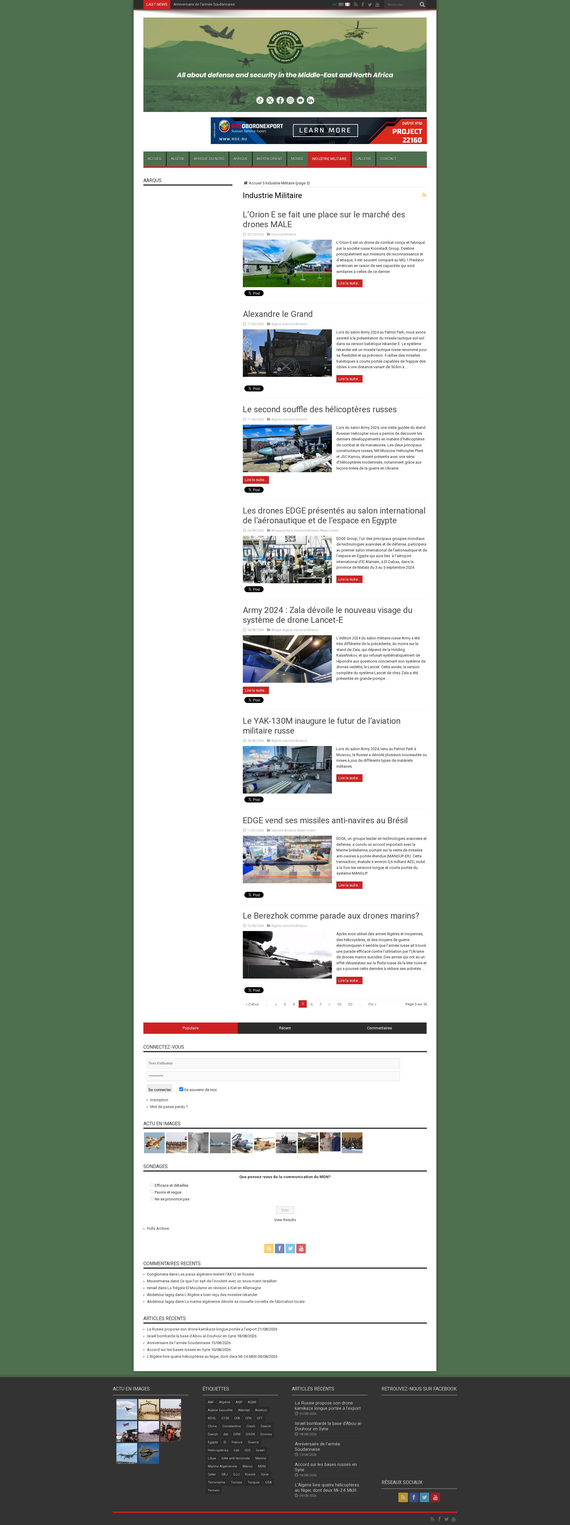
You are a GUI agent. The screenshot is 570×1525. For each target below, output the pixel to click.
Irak (236, 1450)
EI (225, 1442)
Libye (212, 1458)
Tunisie (236, 1482)
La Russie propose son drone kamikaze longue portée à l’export (202, 1329)
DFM (236, 1434)
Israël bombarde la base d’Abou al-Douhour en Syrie (191, 1336)
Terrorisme (216, 1482)
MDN (262, 1466)
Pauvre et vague (168, 1192)
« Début (252, 1004)
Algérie (178, 159)
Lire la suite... (349, 283)
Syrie (265, 1474)
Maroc (248, 1466)
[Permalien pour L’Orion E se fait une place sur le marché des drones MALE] (287, 286)
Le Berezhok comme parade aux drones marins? (331, 916)
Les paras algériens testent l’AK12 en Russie (216, 1274)
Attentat (244, 1410)
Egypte (213, 1442)
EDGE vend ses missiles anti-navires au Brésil (325, 820)
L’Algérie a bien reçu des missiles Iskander (221, 1294)
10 (339, 1004)
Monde (297, 159)
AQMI (252, 1402)
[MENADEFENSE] (285, 107)
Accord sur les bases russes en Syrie (204, 4)
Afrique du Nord (209, 159)
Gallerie (363, 159)
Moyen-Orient (269, 159)
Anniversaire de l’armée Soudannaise (178, 1343)
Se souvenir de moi (200, 1090)
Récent (285, 1028)
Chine (212, 1426)
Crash (250, 1426)
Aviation (261, 1410)
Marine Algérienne (222, 1466)
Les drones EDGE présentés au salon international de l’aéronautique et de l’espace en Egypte (334, 515)
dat (225, 1434)
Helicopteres (218, 1450)
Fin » (372, 1004)
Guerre (253, 1442)
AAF (211, 1402)
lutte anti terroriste (235, 1458)
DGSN (250, 1434)
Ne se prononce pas (172, 1199)
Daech (266, 1426)
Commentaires (379, 1028)
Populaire (191, 1028)
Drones (266, 1434)
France (237, 1442)
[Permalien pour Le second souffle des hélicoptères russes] (287, 471)
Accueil (155, 159)
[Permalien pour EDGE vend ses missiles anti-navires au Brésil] (287, 882)
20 (350, 1004)
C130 (225, 1418)
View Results (285, 1220)
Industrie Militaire (329, 159)
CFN (248, 1418)
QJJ (236, 1474)
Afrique (240, 159)
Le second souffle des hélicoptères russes (320, 409)
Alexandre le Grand (278, 314)
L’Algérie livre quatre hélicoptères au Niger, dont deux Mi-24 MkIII (202, 1356)
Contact (388, 159)
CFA (237, 1418)
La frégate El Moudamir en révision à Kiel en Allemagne (214, 1288)
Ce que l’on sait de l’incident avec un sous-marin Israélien (228, 1281)
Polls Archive (158, 1228)
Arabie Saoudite (220, 1410)
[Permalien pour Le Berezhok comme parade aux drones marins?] (287, 977)
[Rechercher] (422, 4)
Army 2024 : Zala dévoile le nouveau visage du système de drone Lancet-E (327, 615)
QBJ (224, 1474)
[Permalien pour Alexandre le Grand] (287, 375)
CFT (260, 1418)
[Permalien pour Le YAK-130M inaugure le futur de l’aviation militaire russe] (287, 792)
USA (268, 1482)
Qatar (212, 1474)
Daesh (213, 1434)
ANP (239, 1402)
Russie (250, 1474)
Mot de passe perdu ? (169, 1106)
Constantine (231, 1426)
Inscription (159, 1100)
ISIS (248, 1450)
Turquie (254, 1482)
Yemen (213, 1490)
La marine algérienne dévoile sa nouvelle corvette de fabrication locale (245, 1301)
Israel (260, 1450)
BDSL (212, 1418)
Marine (260, 1458)
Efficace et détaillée (171, 1185)
